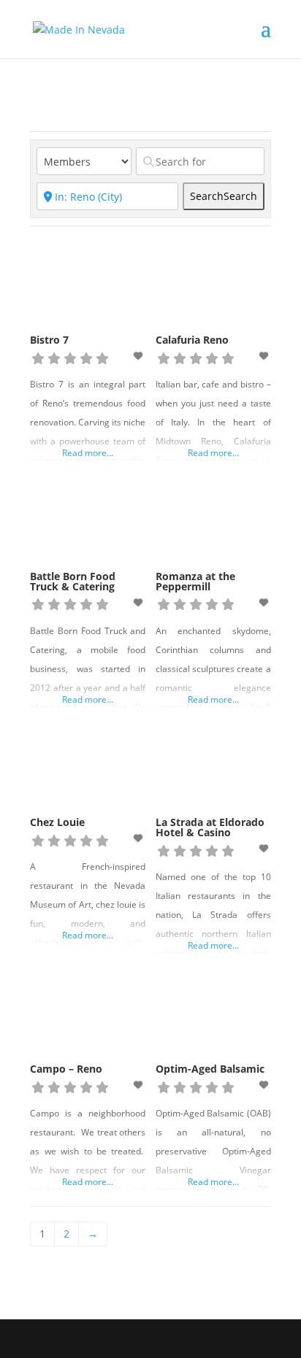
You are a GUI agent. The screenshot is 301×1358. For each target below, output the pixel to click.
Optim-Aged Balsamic (210, 1069)
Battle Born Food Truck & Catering (72, 581)
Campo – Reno (66, 1069)
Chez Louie (57, 822)
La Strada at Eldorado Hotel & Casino (210, 827)
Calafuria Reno (192, 340)
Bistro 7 (49, 340)
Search (223, 196)
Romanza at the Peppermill (195, 581)
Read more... (87, 453)
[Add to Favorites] (139, 356)
